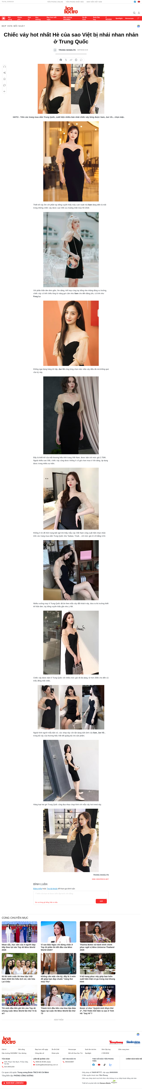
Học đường (38, 18)
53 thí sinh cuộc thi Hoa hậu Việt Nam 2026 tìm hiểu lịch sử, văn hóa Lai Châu (18, 979)
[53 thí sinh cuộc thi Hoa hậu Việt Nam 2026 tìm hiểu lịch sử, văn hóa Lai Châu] (19, 963)
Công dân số (39, 1053)
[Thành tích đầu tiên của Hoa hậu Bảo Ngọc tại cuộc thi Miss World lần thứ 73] (58, 995)
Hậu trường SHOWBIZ (67, 18)
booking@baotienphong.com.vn (47, 1065)
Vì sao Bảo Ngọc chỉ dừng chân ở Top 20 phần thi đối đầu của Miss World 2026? (57, 947)
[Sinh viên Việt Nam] (133, 1043)
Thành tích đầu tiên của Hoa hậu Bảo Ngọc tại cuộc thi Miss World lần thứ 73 (58, 1011)
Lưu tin (4, 79)
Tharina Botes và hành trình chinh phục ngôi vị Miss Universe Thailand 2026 (97, 947)
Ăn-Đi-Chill (84, 18)
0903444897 (69, 1062)
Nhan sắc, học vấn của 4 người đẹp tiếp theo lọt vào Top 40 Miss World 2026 (19, 947)
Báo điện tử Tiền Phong (71, 9)
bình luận (81, 60)
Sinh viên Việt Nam (94, 2)
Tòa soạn (6, 1059)
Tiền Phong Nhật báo (75, 2)
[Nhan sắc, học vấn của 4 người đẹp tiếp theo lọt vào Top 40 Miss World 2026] (19, 932)
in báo (76, 60)
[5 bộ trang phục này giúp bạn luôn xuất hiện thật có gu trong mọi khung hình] (97, 963)
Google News (138, 26)
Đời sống (10, 18)
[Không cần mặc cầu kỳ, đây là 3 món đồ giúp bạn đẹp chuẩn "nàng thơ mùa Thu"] (58, 963)
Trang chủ (3, 18)
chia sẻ (61, 60)
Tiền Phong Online (55, 2)
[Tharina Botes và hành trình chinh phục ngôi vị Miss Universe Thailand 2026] (97, 932)
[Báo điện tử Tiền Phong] (116, 1043)
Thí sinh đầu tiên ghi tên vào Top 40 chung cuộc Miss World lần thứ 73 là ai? (19, 1011)
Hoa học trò (9, 1040)
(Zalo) (48, 1062)
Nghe (4, 66)
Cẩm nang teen (123, 1049)
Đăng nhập (37, 889)
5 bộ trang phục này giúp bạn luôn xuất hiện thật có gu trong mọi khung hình (97, 979)
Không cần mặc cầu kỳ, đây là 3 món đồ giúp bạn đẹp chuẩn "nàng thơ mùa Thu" (58, 979)
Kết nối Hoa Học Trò (75, 1053)
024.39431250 (9, 1067)
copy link (71, 60)
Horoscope (129, 18)
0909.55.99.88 (41, 1062)
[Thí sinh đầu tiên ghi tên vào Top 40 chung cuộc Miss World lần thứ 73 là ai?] (19, 995)
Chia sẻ (4, 73)
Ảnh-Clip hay (96, 18)
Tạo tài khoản (52, 889)
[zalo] (112, 1065)
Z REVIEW (109, 18)
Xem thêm (138, 18)
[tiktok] (105, 1064)
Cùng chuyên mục (15, 917)
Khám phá (20, 18)
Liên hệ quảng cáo (41, 1059)
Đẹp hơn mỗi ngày (51, 18)
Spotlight (119, 18)
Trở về (4, 91)
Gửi (101, 901)
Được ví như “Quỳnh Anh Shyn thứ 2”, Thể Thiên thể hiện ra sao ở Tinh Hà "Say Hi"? (97, 1011)
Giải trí (29, 18)
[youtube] (139, 2)
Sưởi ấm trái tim (90, 1049)
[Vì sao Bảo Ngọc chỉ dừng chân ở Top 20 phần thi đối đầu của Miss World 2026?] (58, 932)
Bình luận (4, 85)
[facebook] (135, 2)
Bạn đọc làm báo (14, 1083)
